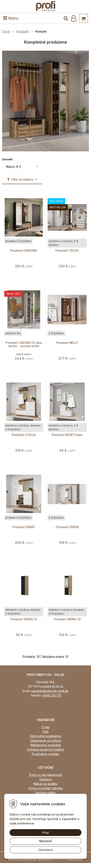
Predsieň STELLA (24, 435)
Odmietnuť (46, 850)
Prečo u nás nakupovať (45, 775)
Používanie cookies (45, 754)
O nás (45, 727)
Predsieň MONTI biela (67, 435)
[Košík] (83, 18)
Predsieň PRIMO (23, 527)
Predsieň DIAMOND (23, 250)
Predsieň (22, 31)
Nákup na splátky (45, 784)
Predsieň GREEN (67, 527)
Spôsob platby (45, 792)
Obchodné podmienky (45, 736)
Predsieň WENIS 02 (67, 619)
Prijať (45, 832)
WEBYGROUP (75, 858)
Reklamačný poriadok (45, 745)
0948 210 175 (52, 695)
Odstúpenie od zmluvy (45, 740)
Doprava (46, 779)
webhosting (45, 858)
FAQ (45, 731)
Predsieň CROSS (67, 250)
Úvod (6, 31)
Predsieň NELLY (67, 342)
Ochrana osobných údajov (45, 749)
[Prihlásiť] (73, 18)
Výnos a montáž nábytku (45, 788)
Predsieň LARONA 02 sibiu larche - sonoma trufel (24, 344)
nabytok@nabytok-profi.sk (49, 691)
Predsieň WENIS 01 (24, 619)
